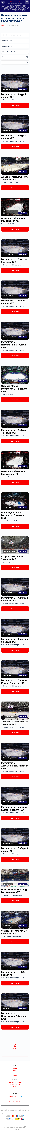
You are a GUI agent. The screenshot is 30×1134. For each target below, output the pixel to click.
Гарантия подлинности (15, 1082)
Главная (15, 1068)
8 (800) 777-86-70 (15, 1)
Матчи (15, 1070)
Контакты (15, 1089)
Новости (15, 1073)
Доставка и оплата (15, 1084)
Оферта (15, 1086)
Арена (15, 1075)
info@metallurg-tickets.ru (15, 1102)
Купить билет (15, 105)
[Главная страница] (3, 2)
